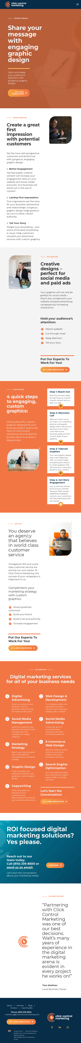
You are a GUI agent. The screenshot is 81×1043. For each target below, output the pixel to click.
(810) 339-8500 (24, 863)
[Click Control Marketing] (15, 4)
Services (20, 1005)
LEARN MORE (53, 865)
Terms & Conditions (31, 1031)
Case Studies (27, 1008)
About (9, 1005)
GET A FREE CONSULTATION (18, 93)
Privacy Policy (18, 1031)
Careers (13, 1008)
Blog (30, 1005)
